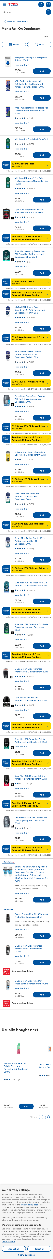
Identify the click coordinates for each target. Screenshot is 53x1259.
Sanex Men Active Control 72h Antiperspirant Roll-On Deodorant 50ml (30, 540)
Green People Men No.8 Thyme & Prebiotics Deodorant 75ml (31, 915)
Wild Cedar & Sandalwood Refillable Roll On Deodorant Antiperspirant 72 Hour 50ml (29, 83)
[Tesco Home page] (13, 4)
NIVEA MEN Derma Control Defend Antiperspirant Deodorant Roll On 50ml (28, 354)
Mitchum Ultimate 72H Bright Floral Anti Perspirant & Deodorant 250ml (16, 1067)
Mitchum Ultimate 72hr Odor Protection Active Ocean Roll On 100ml (31, 180)
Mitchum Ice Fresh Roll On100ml (31, 139)
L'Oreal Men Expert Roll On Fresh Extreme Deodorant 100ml (31, 982)
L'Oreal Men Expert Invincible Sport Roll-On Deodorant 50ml (30, 453)
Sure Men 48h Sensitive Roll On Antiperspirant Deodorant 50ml (31, 740)
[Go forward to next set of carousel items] (47, 1117)
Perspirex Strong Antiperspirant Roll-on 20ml (31, 59)
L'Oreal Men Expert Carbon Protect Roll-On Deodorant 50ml (31, 670)
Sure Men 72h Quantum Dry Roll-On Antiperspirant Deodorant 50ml (31, 627)
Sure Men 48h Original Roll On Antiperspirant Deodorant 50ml (31, 777)
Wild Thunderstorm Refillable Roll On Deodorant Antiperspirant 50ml (31, 110)
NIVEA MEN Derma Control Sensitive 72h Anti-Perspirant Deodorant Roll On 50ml (30, 309)
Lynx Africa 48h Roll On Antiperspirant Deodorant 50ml (31, 699)
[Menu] (4, 4)
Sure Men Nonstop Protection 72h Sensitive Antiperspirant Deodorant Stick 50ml (30, 254)
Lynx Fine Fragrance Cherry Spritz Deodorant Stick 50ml (29, 211)
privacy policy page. (30, 1204)
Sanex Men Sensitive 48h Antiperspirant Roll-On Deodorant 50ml (27, 496)
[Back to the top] (28, 1018)
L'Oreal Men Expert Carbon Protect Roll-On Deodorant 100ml (29, 948)
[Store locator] (48, 4)
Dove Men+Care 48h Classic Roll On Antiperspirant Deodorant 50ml (31, 820)
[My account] (41, 4)
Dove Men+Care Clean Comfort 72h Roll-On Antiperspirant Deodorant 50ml (30, 398)
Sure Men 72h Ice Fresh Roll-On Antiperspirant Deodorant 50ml (31, 584)
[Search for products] (48, 12)
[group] (19, 1075)
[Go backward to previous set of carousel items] (41, 1117)
